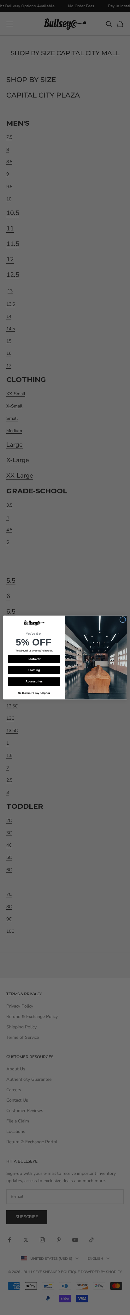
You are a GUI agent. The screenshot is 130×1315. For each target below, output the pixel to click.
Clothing (34, 670)
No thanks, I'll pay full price (34, 693)
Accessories (34, 681)
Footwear (34, 659)
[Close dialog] (123, 619)
